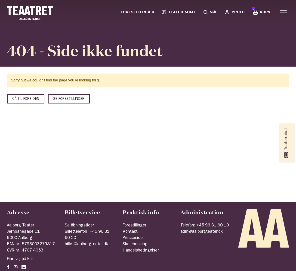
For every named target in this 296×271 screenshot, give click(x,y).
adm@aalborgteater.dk (201, 232)
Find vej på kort (21, 259)
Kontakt (130, 232)
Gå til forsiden (25, 99)
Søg (214, 12)
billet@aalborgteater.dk (86, 244)
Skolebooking (135, 244)
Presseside (133, 238)
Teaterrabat (182, 12)
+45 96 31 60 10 (212, 226)
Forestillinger (137, 12)
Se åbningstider (79, 226)
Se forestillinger (68, 99)
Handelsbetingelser (141, 251)
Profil (239, 12)
